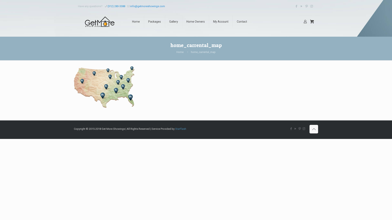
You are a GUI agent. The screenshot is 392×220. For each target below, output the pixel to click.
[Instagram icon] (311, 6)
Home (180, 52)
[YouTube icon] (301, 6)
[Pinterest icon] (306, 6)
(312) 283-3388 (116, 6)
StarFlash (180, 128)
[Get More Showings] (100, 21)
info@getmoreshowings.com (147, 6)
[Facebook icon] (296, 6)
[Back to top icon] (314, 129)
